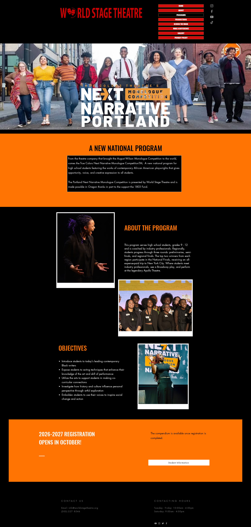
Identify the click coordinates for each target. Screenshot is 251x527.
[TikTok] (212, 22)
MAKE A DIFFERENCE (181, 28)
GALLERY (181, 33)
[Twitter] (163, 523)
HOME (181, 6)
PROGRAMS (181, 15)
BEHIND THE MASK (181, 24)
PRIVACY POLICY (181, 37)
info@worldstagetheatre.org (83, 508)
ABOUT (181, 10)
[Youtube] (155, 523)
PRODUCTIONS (181, 19)
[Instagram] (212, 6)
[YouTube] (212, 17)
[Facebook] (212, 11)
